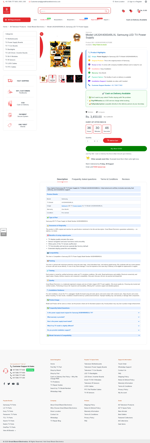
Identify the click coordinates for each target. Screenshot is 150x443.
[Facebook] (4, 384)
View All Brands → (9, 430)
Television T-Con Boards (93, 370)
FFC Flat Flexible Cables (92, 389)
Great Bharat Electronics (18, 441)
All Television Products (126, 405)
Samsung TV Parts (9, 405)
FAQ (119, 373)
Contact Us (122, 370)
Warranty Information (125, 383)
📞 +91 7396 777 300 (17, 378)
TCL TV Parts (8, 418)
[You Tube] (13, 384)
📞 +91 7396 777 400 (17, 375)
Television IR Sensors (91, 383)
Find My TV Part (56, 367)
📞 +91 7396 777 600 (17, 373)
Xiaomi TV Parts (8, 421)
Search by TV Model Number (60, 388)
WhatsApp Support (124, 367)
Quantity (88, 138)
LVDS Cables (88, 386)
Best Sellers (122, 414)
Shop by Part (54, 373)
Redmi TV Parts (8, 424)
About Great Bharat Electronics (61, 405)
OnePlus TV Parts (9, 427)
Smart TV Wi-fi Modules (92, 380)
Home (52, 364)
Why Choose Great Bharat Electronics (63, 408)
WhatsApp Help (55, 391)
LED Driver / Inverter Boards (94, 377)
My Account (122, 393)
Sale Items (122, 424)
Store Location (55, 411)
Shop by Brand (55, 370)
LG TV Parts (7, 408)
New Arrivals (122, 411)
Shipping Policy (123, 377)
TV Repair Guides (56, 385)
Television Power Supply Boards (95, 367)
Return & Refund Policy (126, 380)
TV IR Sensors (89, 393)
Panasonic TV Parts (10, 414)
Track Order (122, 364)
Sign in (131, 1)
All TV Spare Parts (124, 408)
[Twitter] (9, 384)
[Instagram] (18, 384)
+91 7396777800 (116, 85)
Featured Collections (125, 418)
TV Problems (55, 382)
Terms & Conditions (125, 386)
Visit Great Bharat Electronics (53, 441)
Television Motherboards (93, 364)
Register (139, 1)
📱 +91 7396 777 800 (17, 370)
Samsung (89, 32)
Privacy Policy (123, 389)
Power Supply (77, 206)
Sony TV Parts (8, 411)
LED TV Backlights (90, 373)
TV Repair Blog (55, 421)
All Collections (123, 421)
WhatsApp (30, 370)
